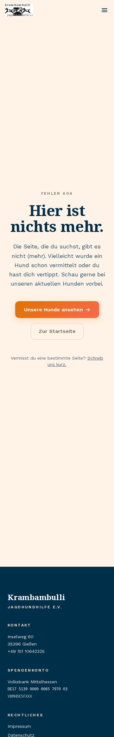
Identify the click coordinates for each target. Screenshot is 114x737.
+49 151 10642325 (26, 651)
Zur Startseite (57, 331)
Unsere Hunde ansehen (57, 310)
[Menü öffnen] (104, 10)
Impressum (19, 726)
